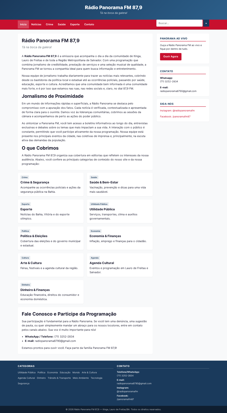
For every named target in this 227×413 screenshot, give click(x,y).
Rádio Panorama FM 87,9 (113, 7)
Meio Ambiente (81, 378)
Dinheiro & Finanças (35, 290)
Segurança (23, 383)
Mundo (76, 372)
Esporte (75, 24)
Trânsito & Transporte (59, 378)
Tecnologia (96, 378)
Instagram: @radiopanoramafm (177, 110)
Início (23, 24)
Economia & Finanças (105, 236)
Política (25, 231)
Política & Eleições (33, 236)
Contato (89, 24)
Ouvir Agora (170, 56)
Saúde (62, 24)
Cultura (25, 258)
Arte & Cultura (31, 263)
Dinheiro (26, 284)
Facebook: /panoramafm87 (175, 116)
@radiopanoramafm (127, 391)
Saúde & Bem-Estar (104, 182)
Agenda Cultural (102, 263)
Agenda (95, 258)
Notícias (36, 24)
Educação (65, 372)
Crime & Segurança (34, 182)
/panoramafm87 (125, 399)
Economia (95, 231)
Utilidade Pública (99, 204)
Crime (49, 24)
